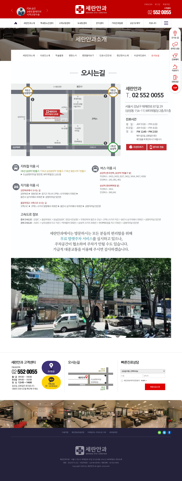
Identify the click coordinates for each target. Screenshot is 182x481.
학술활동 (59, 55)
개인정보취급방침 (78, 432)
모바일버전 (113, 432)
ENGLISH (148, 4)
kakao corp (14, 335)
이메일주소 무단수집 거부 (97, 432)
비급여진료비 (140, 55)
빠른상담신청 (155, 387)
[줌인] (167, 325)
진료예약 (175, 56)
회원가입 (166, 4)
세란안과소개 (29, 55)
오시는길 (175, 35)
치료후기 (175, 67)
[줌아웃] (167, 334)
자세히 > (144, 380)
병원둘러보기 (88, 55)
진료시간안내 (105, 55)
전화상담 (175, 78)
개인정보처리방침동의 (131, 380)
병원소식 (73, 55)
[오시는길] (51, 368)
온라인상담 (175, 45)
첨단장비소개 (123, 55)
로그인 (157, 4)
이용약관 (65, 432)
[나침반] (167, 329)
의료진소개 (45, 55)
